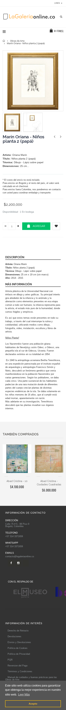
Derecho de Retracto (18, 630)
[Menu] (4, 32)
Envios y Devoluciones (19, 642)
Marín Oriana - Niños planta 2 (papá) (23, 139)
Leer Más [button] (24, 694)
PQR (10, 659)
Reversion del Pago (17, 665)
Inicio (4, 41)
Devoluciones (14, 636)
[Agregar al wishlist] (56, 226)
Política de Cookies (17, 648)
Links (57, 3)
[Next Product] (60, 137)
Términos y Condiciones (20, 671)
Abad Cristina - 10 (17, 481)
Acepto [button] (33, 703)
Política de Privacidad (19, 654)
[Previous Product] (54, 137)
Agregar (39, 226)
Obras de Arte (17, 40)
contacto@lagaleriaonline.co (19, 556)
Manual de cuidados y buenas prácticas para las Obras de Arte (31, 678)
